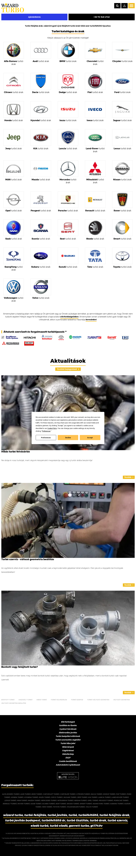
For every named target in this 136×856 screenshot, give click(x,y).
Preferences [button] (46, 431)
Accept (90, 437)
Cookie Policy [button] (52, 428)
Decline (68, 437)
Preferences (46, 437)
